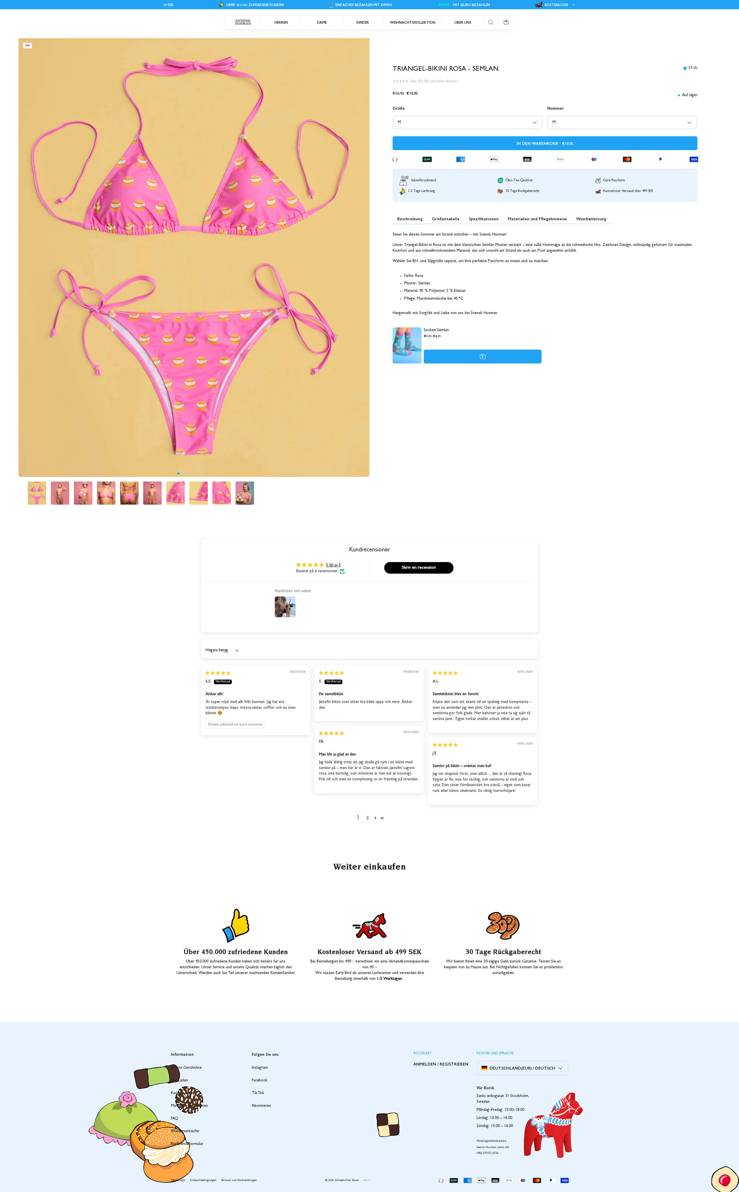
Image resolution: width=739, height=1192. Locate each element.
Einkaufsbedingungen (203, 1180)
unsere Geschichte (186, 1068)
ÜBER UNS (462, 22)
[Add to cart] (483, 356)
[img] (218, 673)
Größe (399, 108)
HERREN (281, 22)
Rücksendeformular (187, 1144)
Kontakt (177, 1093)
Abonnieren (261, 1106)
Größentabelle (446, 218)
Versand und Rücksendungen (239, 1180)
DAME (322, 22)
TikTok (258, 1093)
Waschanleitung (591, 218)
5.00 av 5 (333, 566)
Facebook (260, 1081)
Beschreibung (410, 218)
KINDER (363, 22)
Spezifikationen (484, 218)
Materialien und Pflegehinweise (537, 218)
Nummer (555, 108)
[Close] (572, 4)
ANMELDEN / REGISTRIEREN (440, 1064)
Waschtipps (178, 1180)
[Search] (490, 22)
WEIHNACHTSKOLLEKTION (412, 22)
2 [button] (368, 818)
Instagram (260, 1068)
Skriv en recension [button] (419, 568)
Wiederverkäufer (185, 1131)
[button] (178, 473)
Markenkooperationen (189, 1106)
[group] (37, 493)
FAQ (174, 1119)
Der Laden (179, 1081)
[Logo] (243, 22)
